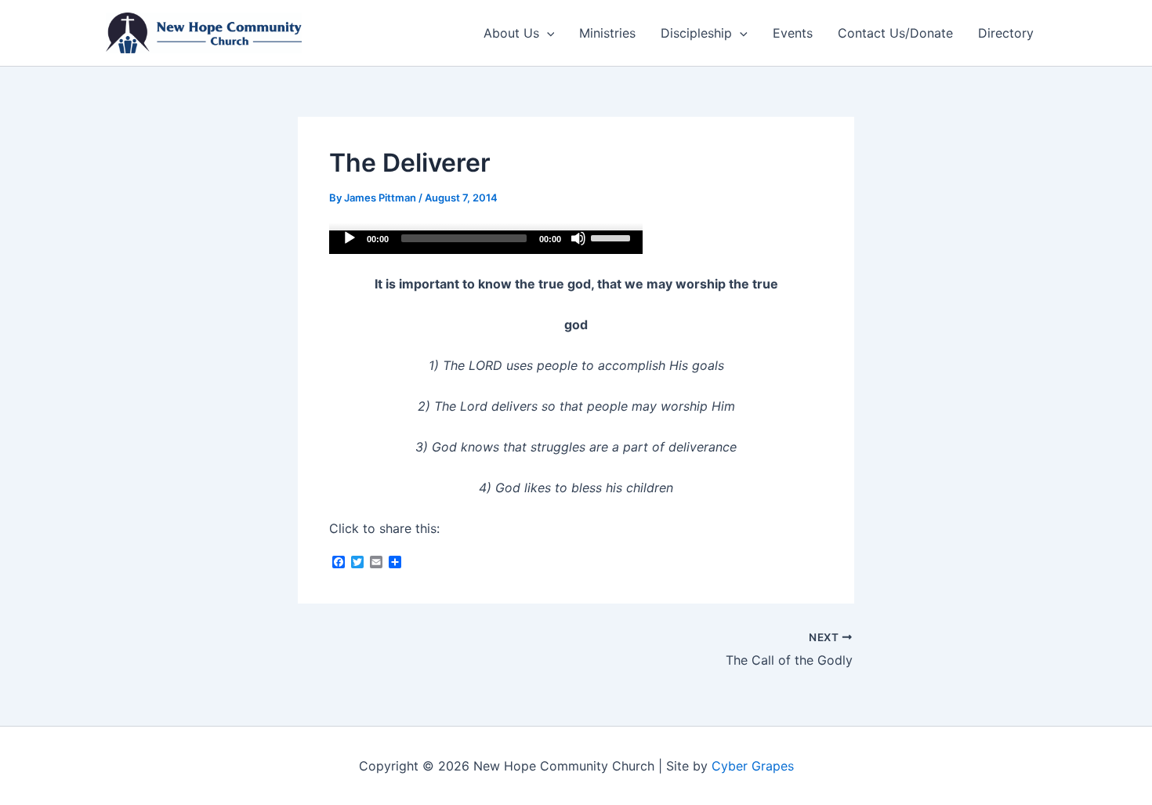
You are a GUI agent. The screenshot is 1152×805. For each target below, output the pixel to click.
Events (793, 33)
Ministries (607, 33)
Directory (1006, 33)
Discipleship (696, 33)
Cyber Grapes (753, 766)
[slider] (613, 237)
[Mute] (578, 238)
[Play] (349, 238)
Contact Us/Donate (895, 33)
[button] (547, 33)
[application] (486, 242)
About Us (511, 33)
